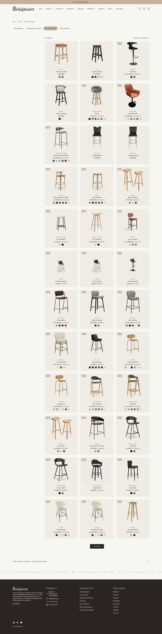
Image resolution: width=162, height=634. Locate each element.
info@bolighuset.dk (54, 598)
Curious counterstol (133, 362)
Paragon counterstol (97, 320)
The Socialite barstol (133, 529)
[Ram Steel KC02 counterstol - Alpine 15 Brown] (63, 161)
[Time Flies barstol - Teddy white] (53, 535)
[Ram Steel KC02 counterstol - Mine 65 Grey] (53, 161)
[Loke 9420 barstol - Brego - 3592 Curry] (134, 119)
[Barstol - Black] (89, 119)
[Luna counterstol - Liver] (136, 244)
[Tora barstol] (132, 427)
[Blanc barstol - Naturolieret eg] (58, 451)
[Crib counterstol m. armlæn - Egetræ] (95, 451)
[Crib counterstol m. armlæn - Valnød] (98, 451)
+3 (68, 202)
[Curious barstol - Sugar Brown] (57, 409)
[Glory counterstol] (132, 302)
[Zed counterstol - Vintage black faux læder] (63, 325)
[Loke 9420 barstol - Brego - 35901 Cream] (125, 119)
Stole (20, 21)
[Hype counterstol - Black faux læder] (90, 367)
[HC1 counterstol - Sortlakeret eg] (98, 244)
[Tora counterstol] (61, 469)
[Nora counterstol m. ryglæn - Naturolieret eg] (54, 203)
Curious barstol (61, 404)
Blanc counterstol (132, 197)
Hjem (14, 21)
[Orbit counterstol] (61, 344)
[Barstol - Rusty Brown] (95, 119)
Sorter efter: (137, 38)
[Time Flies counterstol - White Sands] (95, 535)
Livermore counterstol (61, 71)
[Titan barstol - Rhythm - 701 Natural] (126, 409)
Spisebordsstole (18, 28)
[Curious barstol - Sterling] (63, 409)
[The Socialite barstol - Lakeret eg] (131, 535)
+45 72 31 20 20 (53, 601)
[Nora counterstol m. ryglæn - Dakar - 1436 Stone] (60, 203)
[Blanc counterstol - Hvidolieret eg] (133, 203)
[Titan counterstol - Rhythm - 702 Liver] (93, 409)
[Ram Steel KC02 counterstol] (61, 137)
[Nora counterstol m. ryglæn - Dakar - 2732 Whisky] (63, 203)
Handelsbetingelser (85, 592)
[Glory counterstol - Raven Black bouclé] (130, 325)
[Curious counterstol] (132, 344)
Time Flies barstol (61, 529)
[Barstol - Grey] (101, 119)
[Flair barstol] (132, 53)
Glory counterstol (132, 320)
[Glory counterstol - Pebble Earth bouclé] (127, 325)
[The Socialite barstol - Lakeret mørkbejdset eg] (134, 535)
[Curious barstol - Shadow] (66, 409)
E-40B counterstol (97, 155)
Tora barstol (133, 445)
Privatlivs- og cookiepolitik (87, 610)
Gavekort (115, 613)
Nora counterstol (97, 197)
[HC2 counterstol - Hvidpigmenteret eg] (59, 244)
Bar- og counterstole (50, 28)
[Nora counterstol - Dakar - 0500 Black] (93, 203)
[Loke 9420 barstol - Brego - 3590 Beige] (128, 119)
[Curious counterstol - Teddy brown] (132, 367)
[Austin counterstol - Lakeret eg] (98, 77)
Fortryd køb (83, 601)
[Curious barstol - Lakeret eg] (54, 409)
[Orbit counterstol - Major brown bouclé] (61, 367)
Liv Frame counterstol (61, 281)
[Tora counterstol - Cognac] (63, 493)
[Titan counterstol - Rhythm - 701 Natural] (90, 409)
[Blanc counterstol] (132, 179)
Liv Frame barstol (97, 281)
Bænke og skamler (65, 28)
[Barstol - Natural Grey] (98, 119)
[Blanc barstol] (61, 427)
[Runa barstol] (132, 469)
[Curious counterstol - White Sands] (138, 367)
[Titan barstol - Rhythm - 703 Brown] (132, 409)
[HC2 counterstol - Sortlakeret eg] (63, 244)
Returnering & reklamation (87, 598)
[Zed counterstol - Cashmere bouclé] (57, 325)
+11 (104, 119)
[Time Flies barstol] (61, 511)
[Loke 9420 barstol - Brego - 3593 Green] (137, 119)
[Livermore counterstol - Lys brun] (59, 77)
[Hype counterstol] (96, 344)
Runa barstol (132, 487)
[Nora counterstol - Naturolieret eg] (90, 203)
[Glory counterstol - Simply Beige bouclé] (136, 325)
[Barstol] (96, 95)
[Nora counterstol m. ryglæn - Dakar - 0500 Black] (57, 203)
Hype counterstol (97, 362)
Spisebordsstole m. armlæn (34, 28)
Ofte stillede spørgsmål (86, 607)
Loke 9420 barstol (133, 113)
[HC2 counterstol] (61, 221)
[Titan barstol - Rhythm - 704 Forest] (135, 409)
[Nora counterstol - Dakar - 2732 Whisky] (99, 203)
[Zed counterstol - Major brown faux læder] (59, 325)
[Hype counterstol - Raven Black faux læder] (93, 367)
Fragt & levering (84, 595)
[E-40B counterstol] (96, 137)
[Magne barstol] (96, 469)
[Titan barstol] (132, 386)
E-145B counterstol (133, 155)
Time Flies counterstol (97, 529)
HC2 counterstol (61, 239)
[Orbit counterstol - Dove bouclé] (58, 367)
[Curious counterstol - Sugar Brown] (135, 367)
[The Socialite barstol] (132, 511)
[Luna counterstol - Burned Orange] (133, 244)
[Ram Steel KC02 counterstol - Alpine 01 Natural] (59, 161)
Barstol (97, 113)
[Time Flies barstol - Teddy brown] (57, 535)
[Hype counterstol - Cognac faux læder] (99, 367)
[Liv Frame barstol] (96, 263)
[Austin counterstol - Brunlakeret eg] (95, 77)
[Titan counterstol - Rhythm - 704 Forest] (99, 409)
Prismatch (115, 607)
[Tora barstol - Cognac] (134, 451)
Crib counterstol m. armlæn (97, 445)
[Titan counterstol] (96, 386)
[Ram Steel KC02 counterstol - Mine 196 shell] (57, 161)
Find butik (115, 598)
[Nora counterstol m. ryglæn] (61, 179)
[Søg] (140, 9)
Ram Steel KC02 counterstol (61, 155)
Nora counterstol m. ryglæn (61, 197)
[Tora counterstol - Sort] (59, 493)
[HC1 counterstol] (96, 221)
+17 (69, 161)
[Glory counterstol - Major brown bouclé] (133, 325)
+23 (140, 119)
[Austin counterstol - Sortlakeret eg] (92, 77)
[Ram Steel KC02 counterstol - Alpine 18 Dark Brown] (65, 161)
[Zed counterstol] (61, 302)
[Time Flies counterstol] (96, 511)
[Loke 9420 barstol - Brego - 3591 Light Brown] (131, 119)
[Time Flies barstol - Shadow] (65, 535)
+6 (104, 409)
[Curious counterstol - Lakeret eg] (126, 367)
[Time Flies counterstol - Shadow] (101, 535)
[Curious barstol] (61, 386)
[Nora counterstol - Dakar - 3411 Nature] (102, 203)
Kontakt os (116, 595)
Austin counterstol (97, 71)
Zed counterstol (61, 320)
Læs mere (16, 603)
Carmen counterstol (61, 113)
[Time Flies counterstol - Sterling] (98, 535)
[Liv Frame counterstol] (61, 263)
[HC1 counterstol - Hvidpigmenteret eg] (95, 244)
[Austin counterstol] (96, 53)
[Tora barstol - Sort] (131, 451)
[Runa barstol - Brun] (134, 493)
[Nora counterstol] (96, 179)
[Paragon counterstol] (96, 302)
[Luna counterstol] (132, 221)
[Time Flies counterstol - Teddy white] (89, 535)
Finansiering (116, 604)
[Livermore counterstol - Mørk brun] (63, 77)
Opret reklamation (84, 604)
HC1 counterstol (97, 239)
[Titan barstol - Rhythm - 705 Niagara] (138, 409)
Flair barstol (133, 71)
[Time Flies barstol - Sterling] (63, 535)
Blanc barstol (61, 445)
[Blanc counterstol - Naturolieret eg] (130, 203)
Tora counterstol (61, 487)
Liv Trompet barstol (133, 281)
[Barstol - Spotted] (92, 119)
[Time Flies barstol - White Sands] (59, 535)
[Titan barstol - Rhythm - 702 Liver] (129, 409)
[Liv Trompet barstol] (132, 263)
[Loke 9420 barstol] (132, 95)
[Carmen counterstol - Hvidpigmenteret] (63, 119)
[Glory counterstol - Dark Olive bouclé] (139, 325)
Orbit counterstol (61, 362)
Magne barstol (97, 487)
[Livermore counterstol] (61, 53)
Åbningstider (116, 601)
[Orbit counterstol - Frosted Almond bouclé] (64, 367)
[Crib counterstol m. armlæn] (96, 427)
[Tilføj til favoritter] (75, 51)
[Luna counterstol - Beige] (130, 244)
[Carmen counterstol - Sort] (59, 119)
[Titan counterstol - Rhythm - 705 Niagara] (102, 409)
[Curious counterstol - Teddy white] (129, 367)
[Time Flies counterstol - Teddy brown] (92, 535)
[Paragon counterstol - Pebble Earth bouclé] (98, 325)
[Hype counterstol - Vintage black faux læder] (102, 367)
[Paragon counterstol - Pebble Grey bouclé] (95, 325)
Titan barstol (133, 404)
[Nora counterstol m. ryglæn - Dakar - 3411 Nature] (66, 203)
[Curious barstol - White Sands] (60, 409)
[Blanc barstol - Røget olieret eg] (64, 451)
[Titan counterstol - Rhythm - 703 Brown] (96, 409)
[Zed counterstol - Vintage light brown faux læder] (65, 325)
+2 (140, 367)
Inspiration (116, 610)
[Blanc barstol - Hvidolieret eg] (61, 451)
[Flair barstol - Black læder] (131, 77)
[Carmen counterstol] (61, 95)
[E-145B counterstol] (132, 137)
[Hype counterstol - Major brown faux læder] (96, 367)
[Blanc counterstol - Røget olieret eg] (136, 203)
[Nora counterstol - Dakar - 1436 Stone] (96, 203)
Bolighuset (116, 592)
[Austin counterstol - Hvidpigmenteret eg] (101, 77)
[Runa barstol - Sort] (131, 493)
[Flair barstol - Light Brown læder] (134, 77)
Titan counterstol (97, 404)
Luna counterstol (132, 239)
